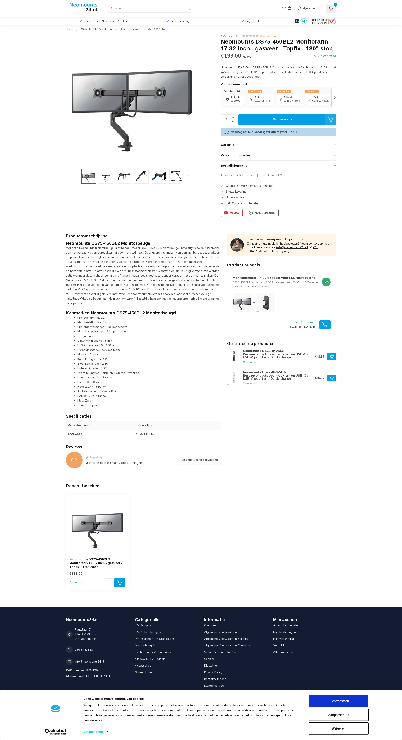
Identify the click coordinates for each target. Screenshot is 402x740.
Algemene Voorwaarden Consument (228, 645)
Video (234, 213)
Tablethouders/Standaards (153, 652)
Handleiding (265, 213)
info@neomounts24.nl (292, 247)
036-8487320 (84, 650)
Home (70, 29)
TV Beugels (143, 625)
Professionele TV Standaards (155, 639)
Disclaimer (211, 666)
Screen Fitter (143, 672)
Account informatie (286, 625)
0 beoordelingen (270, 36)
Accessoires (143, 666)
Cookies (209, 659)
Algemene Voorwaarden (220, 632)
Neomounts (229, 36)
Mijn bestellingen (284, 632)
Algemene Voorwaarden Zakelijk (226, 639)
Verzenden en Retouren (220, 652)
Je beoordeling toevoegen (200, 460)
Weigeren (338, 728)
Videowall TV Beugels (150, 659)
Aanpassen (336, 714)
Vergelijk (279, 645)
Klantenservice (214, 686)
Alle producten (283, 652)
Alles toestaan (338, 701)
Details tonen (93, 732)
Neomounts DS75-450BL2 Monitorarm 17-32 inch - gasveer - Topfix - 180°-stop (95, 563)
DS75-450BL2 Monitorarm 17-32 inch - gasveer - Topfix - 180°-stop (123, 29)
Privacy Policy (213, 672)
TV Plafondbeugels (148, 632)
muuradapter (181, 299)
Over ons (210, 625)
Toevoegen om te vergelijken (238, 175)
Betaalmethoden (215, 679)
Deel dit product (270, 175)
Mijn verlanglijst (283, 639)
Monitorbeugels (145, 645)
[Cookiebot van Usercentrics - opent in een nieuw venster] (55, 732)
